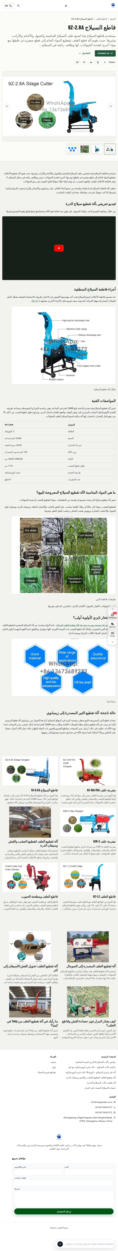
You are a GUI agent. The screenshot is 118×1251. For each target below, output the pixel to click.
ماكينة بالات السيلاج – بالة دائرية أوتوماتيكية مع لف (92, 1067)
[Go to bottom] (112, 642)
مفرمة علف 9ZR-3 (104, 841)
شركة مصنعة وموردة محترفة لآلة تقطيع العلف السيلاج (82, 625)
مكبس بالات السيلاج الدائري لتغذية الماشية (95, 1062)
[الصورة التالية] (110, 106)
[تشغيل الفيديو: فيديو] (59, 248)
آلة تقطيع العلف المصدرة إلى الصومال (91, 966)
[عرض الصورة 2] (97, 149)
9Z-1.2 (35, 301)
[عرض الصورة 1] (110, 149)
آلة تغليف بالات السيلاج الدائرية (101, 1082)
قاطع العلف (101, 19)
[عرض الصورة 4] (72, 149)
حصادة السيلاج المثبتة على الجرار (100, 1088)
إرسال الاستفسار (64, 1211)
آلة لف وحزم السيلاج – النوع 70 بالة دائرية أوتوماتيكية (90, 1072)
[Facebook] (105, 62)
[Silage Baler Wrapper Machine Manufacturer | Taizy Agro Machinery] (113, 5)
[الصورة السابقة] (7, 106)
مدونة (53, 1062)
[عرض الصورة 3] (84, 149)
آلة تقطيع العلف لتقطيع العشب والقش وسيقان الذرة (91, 1077)
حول (54, 1067)
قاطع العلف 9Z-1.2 (104, 896)
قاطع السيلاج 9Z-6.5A (44, 790)
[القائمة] (66, 6)
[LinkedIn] (91, 62)
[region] (59, 452)
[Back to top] (112, 609)
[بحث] (18, 6)
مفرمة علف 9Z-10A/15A (101, 790)
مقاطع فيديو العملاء (47, 1072)
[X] (98, 62)
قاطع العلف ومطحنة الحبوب (39, 896)
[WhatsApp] (84, 62)
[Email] (77, 62)
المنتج (113, 19)
